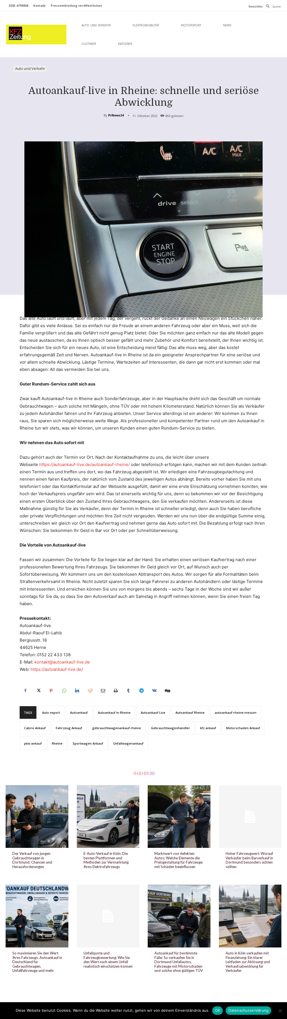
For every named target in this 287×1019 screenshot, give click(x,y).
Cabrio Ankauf (35, 728)
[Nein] (280, 1010)
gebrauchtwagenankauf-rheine (116, 728)
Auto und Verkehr (30, 68)
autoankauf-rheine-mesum (235, 712)
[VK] (154, 690)
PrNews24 (116, 115)
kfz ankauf (208, 728)
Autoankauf (79, 712)
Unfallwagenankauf (128, 743)
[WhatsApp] (64, 690)
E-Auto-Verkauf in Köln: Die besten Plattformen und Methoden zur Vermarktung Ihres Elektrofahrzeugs (106, 860)
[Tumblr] (128, 690)
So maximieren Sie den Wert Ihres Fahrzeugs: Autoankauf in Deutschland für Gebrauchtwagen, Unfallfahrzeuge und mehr (37, 962)
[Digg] (167, 690)
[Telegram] (141, 690)
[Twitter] (38, 690)
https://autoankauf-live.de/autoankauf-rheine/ (84, 464)
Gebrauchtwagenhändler (170, 728)
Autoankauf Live (153, 712)
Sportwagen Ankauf (88, 743)
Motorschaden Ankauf (243, 728)
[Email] (102, 690)
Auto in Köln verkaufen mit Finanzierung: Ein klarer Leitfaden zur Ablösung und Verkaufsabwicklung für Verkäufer (248, 962)
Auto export (51, 712)
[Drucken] (115, 690)
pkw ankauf (33, 743)
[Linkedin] (76, 690)
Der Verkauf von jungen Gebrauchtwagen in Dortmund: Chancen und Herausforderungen (32, 860)
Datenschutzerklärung (248, 1010)
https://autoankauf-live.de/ (57, 669)
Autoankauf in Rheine (114, 712)
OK (217, 1010)
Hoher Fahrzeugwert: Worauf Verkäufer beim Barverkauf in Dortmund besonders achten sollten (249, 860)
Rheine (57, 743)
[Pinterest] (51, 690)
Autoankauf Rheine (190, 712)
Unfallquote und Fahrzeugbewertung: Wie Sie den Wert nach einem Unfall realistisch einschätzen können (108, 959)
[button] (272, 6)
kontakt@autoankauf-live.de (62, 662)
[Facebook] (25, 690)
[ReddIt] (89, 690)
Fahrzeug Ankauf (69, 728)
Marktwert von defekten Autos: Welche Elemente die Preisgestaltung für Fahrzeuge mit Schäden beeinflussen (178, 860)
